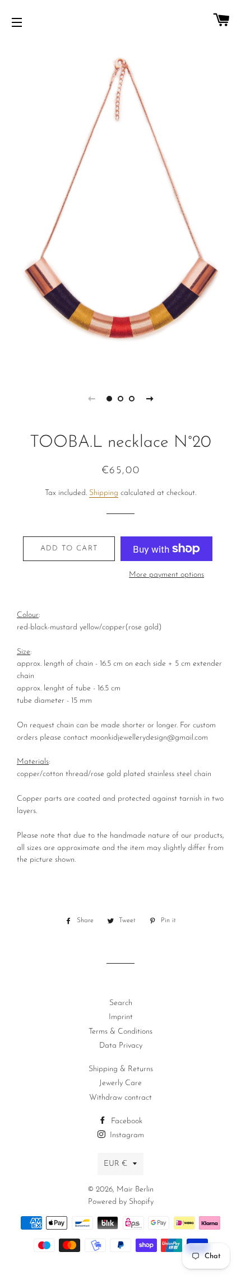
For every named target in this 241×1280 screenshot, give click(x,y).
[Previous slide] (91, 398)
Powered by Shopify (121, 1202)
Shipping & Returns (121, 1069)
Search (120, 1003)
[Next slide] (149, 398)
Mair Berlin (135, 1189)
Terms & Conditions (120, 1031)
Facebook (125, 1121)
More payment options (166, 575)
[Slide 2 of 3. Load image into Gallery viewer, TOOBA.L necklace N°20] (120, 398)
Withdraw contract (120, 1098)
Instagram (126, 1135)
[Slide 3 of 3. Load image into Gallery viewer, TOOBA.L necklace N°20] (131, 398)
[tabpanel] (120, 207)
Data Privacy (120, 1045)
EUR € (115, 1164)
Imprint (121, 1017)
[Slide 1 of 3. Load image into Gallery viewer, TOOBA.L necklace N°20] (109, 398)
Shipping (103, 493)
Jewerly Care (120, 1083)
